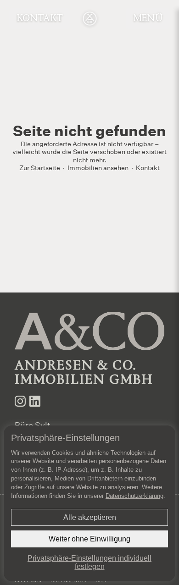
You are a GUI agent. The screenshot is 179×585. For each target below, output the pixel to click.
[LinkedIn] (34, 401)
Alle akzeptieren (89, 517)
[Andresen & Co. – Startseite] (90, 19)
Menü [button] (147, 18)
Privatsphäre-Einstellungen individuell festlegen (89, 562)
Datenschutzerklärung (134, 495)
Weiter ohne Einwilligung (89, 539)
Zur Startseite (39, 167)
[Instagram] (20, 401)
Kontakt (39, 18)
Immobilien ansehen (98, 167)
